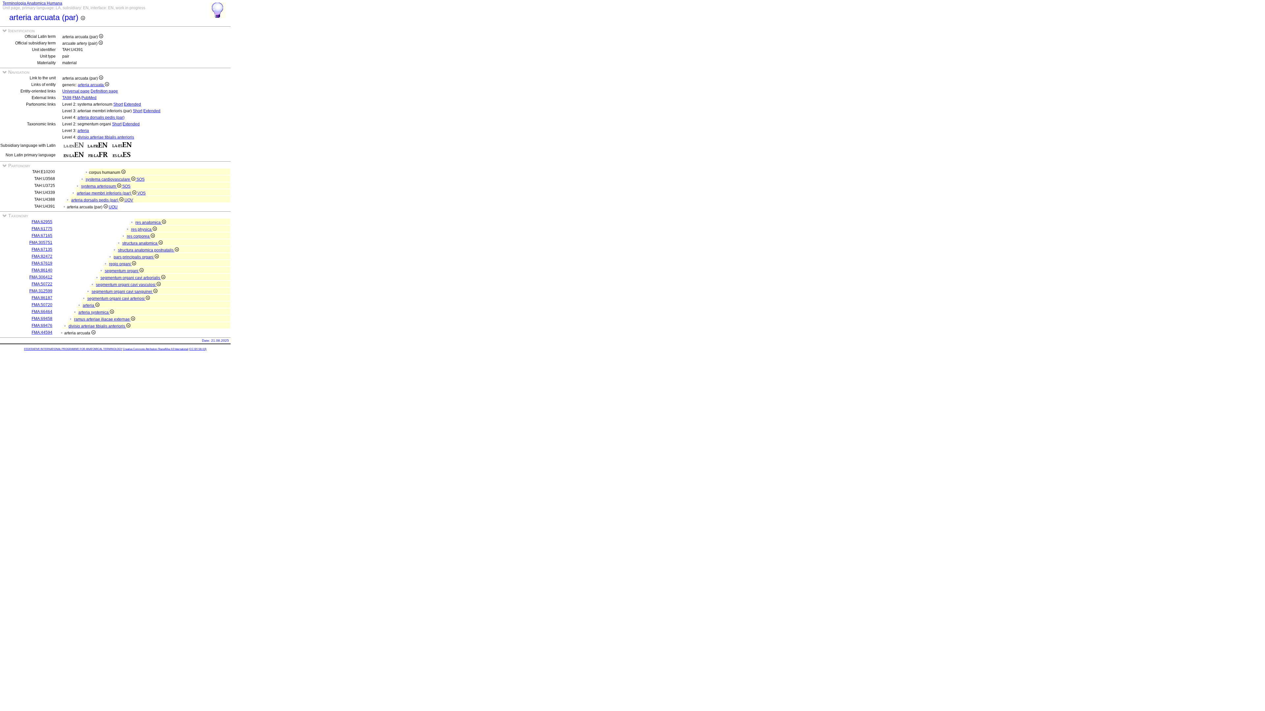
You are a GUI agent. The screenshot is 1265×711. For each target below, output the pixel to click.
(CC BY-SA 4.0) (198, 349)
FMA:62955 (42, 222)
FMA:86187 (42, 298)
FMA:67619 (42, 263)
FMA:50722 (42, 284)
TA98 (66, 97)
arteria (83, 130)
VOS (141, 193)
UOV (129, 200)
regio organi (120, 264)
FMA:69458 (42, 318)
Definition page (104, 91)
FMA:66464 (42, 311)
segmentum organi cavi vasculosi (126, 284)
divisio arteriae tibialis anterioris (105, 137)
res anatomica (148, 222)
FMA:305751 (40, 242)
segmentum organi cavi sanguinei (122, 291)
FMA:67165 (42, 235)
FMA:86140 (42, 270)
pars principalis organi (134, 257)
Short (118, 104)
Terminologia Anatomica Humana (32, 3)
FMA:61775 (42, 228)
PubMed (89, 97)
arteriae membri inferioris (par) (104, 193)
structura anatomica (140, 243)
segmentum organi (122, 271)
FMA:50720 (42, 305)
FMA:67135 (42, 249)
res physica (142, 229)
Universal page (76, 91)
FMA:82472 (42, 256)
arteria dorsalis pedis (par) (101, 117)
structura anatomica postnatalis (146, 250)
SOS (140, 179)
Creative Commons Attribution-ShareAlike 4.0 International (155, 349)
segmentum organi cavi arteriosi (116, 298)
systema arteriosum (99, 186)
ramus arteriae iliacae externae (102, 319)
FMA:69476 (42, 325)
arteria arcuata (91, 85)
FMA (76, 97)
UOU (113, 207)
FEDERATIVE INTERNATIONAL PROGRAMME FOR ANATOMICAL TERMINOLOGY (73, 349)
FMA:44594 (42, 332)
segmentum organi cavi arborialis (130, 278)
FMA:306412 (40, 277)
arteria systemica (94, 312)
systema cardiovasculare (108, 179)
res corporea (139, 236)
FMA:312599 (40, 291)
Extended (132, 104)
